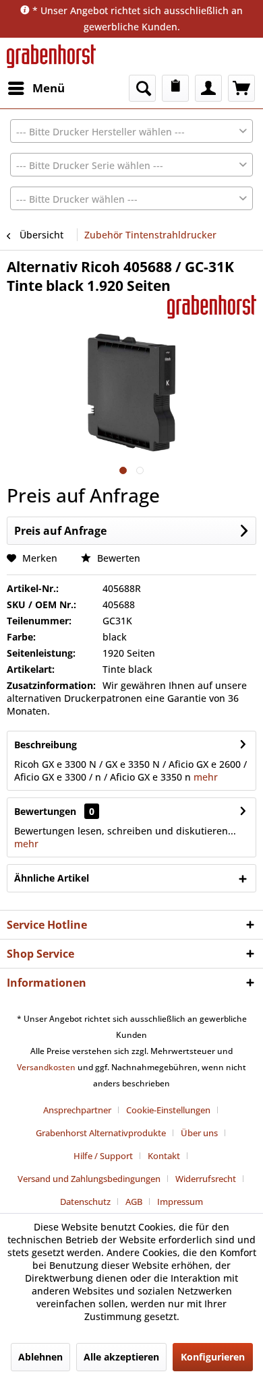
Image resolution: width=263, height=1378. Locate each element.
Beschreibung (45, 744)
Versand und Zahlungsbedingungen (89, 1179)
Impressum (180, 1201)
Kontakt (164, 1156)
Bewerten (117, 558)
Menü (48, 88)
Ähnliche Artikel (51, 878)
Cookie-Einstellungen (168, 1110)
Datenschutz (85, 1201)
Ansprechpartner (77, 1110)
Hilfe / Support (103, 1156)
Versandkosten (46, 1067)
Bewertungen (45, 811)
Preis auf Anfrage (60, 530)
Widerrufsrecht (205, 1179)
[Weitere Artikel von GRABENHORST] (211, 307)
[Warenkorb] (241, 88)
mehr (204, 776)
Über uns (199, 1133)
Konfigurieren (213, 1356)
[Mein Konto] (208, 88)
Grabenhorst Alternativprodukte (101, 1133)
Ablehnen (40, 1356)
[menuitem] (35, 88)
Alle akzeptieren (121, 1356)
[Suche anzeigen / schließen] (142, 88)
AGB (133, 1201)
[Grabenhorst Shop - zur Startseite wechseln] (51, 56)
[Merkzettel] (175, 88)
